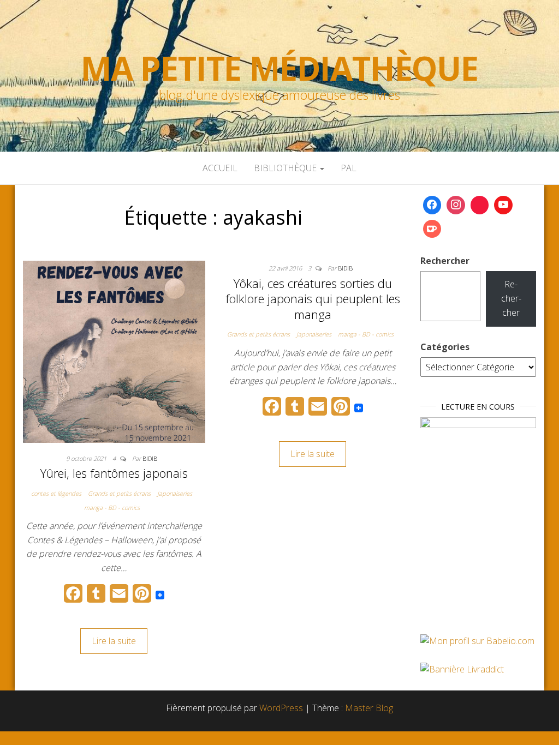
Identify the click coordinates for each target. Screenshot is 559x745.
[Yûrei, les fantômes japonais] (114, 351)
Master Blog (369, 708)
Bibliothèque (286, 168)
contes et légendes (56, 493)
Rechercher (444, 261)
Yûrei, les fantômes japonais (114, 473)
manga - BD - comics (112, 507)
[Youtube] (503, 205)
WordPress (281, 708)
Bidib (149, 458)
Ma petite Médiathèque (279, 68)
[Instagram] (456, 205)
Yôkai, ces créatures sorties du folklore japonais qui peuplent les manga (312, 298)
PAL (348, 168)
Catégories (444, 347)
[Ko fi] (432, 229)
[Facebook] (432, 205)
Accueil (220, 168)
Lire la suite (114, 641)
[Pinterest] (480, 205)
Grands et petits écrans (119, 493)
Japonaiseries (174, 493)
